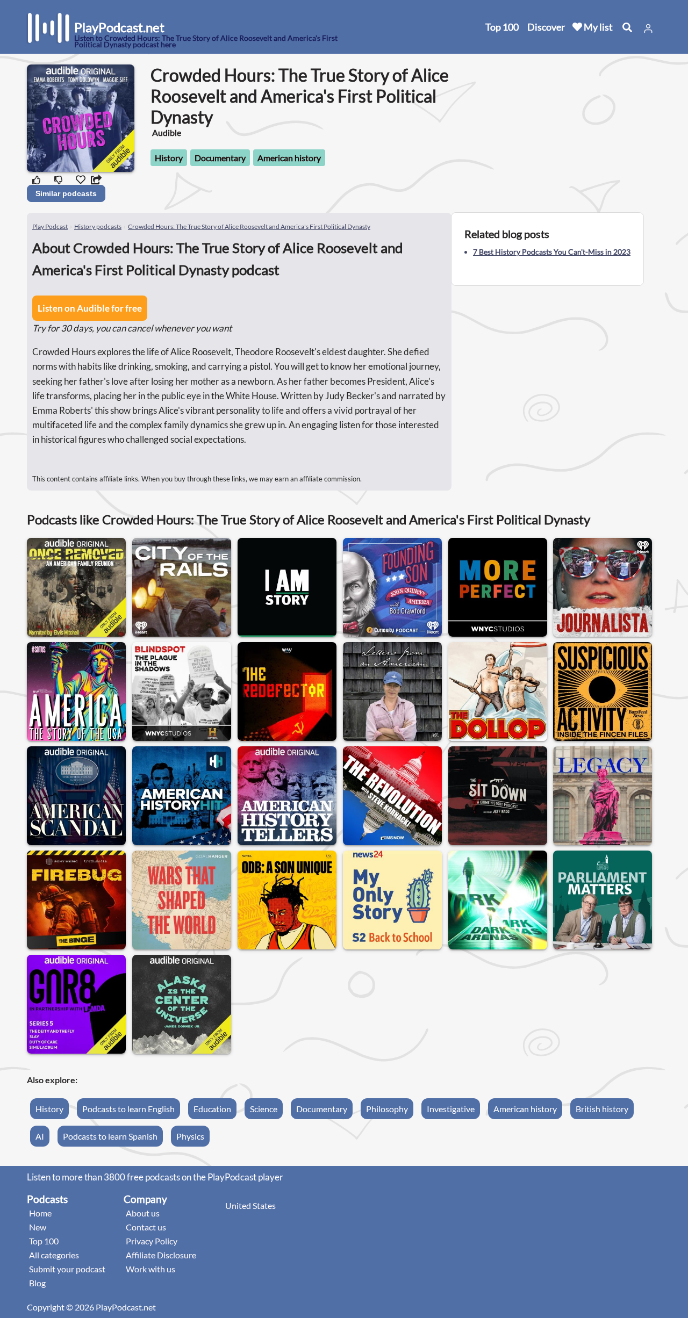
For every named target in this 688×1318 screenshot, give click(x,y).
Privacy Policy (151, 1241)
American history (289, 158)
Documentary (220, 158)
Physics (190, 1136)
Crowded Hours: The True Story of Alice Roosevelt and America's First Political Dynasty (249, 226)
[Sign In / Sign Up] (648, 28)
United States (250, 1205)
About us (143, 1213)
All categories (54, 1255)
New (37, 1227)
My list (597, 27)
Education (212, 1109)
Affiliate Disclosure (161, 1255)
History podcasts (97, 226)
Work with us (150, 1269)
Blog (37, 1283)
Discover (546, 27)
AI (39, 1136)
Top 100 (502, 27)
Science (263, 1109)
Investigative (451, 1109)
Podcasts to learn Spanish (110, 1136)
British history (602, 1109)
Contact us (146, 1227)
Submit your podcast (67, 1269)
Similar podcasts (66, 193)
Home (40, 1213)
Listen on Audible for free (90, 308)
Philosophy (387, 1109)
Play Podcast (50, 226)
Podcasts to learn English (128, 1109)
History (169, 158)
